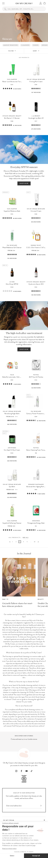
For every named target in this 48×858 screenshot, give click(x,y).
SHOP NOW (24, 183)
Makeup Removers (10, 45)
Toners (36, 45)
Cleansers (25, 45)
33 (34, 542)
